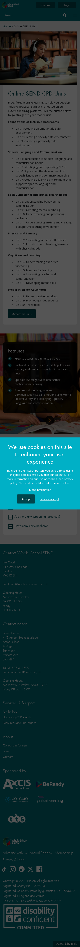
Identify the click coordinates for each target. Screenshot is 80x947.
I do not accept (49, 499)
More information (40, 490)
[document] (40, 468)
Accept (26, 499)
